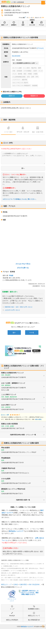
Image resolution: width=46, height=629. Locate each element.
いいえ (32, 332)
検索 (43, 626)
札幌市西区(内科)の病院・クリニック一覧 (23, 434)
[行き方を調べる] (23, 268)
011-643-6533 (16, 56)
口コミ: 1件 (5, 415)
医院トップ (4, 25)
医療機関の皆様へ (34, 609)
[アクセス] (40, 48)
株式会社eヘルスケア (16, 531)
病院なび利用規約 (12, 620)
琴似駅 (11, 275)
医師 (23, 25)
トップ (12, 609)
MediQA (12, 615)
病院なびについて (34, 615)
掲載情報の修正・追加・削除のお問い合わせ (18, 307)
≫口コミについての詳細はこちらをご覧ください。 (20, 199)
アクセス (41, 25)
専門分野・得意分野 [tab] (23, 132)
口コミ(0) (32, 25)
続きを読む (38, 419)
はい (14, 332)
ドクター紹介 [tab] (8, 132)
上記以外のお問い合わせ (12, 310)
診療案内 (13, 25)
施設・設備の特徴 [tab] (37, 132)
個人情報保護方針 (34, 620)
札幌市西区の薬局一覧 (23, 500)
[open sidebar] (43, 2)
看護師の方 (34, 96)
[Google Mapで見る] (23, 264)
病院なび (5, 2)
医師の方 (12, 96)
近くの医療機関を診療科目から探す (24, 63)
